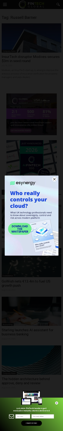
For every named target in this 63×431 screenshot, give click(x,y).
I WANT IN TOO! (31, 423)
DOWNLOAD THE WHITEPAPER (19, 228)
